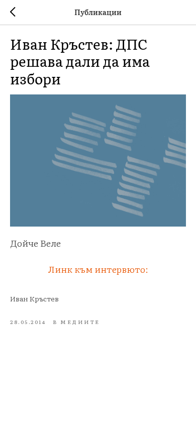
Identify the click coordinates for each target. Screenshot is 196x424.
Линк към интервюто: (98, 269)
